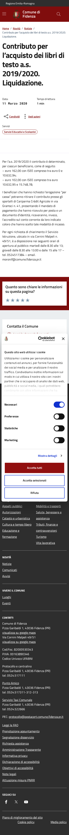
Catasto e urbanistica (16, 518)
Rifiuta (34, 493)
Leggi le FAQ (10, 725)
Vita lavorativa (45, 542)
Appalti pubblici (12, 506)
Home (5, 28)
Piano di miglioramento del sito (22, 817)
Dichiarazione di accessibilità (20, 762)
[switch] (59, 416)
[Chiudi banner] (63, 339)
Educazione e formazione (10, 533)
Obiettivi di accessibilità (17, 768)
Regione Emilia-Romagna (20, 3)
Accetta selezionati (34, 480)
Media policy (59, 822)
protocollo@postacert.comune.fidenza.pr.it (36, 716)
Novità (16, 28)
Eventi (6, 603)
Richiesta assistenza (15, 743)
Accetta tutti (34, 468)
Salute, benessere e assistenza (49, 515)
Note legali (9, 774)
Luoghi (6, 597)
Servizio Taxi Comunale (17, 700)
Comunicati (9, 570)
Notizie (28, 28)
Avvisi (6, 576)
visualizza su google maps (19, 632)
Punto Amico (10, 683)
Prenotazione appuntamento (20, 731)
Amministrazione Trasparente (21, 749)
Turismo (41, 536)
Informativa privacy (15, 755)
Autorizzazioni (11, 512)
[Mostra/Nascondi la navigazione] (4, 13)
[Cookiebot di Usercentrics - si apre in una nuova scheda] (40, 338)
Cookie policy (26, 822)
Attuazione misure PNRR (18, 780)
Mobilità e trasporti (48, 506)
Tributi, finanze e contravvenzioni (47, 527)
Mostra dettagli (47, 456)
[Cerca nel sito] (58, 14)
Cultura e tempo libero (16, 524)
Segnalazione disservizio (18, 737)
